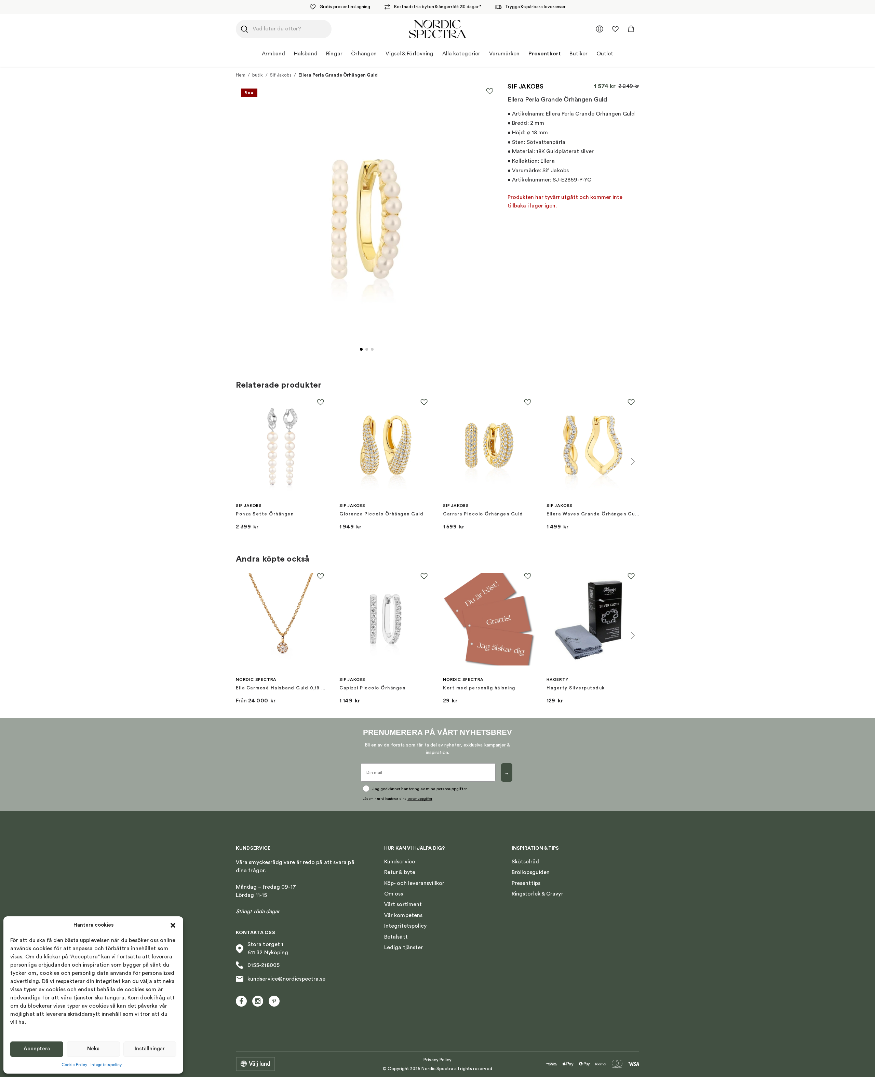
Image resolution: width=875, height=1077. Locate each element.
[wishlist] (615, 29)
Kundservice (399, 861)
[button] (173, 925)
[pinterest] (274, 1001)
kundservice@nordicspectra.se (286, 979)
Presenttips (526, 883)
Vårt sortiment (403, 904)
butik (257, 75)
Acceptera (37, 1048)
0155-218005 (263, 965)
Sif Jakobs (281, 75)
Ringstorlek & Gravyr (537, 894)
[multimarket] (599, 29)
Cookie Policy (74, 1065)
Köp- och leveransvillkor (414, 883)
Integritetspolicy (106, 1065)
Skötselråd (525, 861)
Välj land (259, 1064)
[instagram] (257, 1001)
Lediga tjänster (403, 947)
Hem (240, 75)
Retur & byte (399, 872)
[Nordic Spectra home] (437, 29)
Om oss (393, 894)
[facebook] (241, 1001)
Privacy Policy (437, 1060)
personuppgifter (419, 798)
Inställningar (150, 1048)
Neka (93, 1048)
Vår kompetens (403, 915)
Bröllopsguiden (531, 872)
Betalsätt (396, 937)
